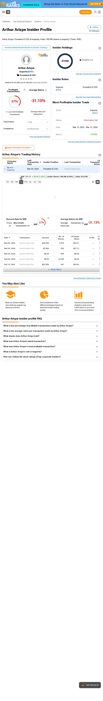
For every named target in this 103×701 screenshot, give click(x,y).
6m (16, 182)
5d (7, 182)
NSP (31, 72)
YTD (25, 182)
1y (21, 181)
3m (12, 182)
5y (35, 182)
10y (39, 182)
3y (30, 182)
